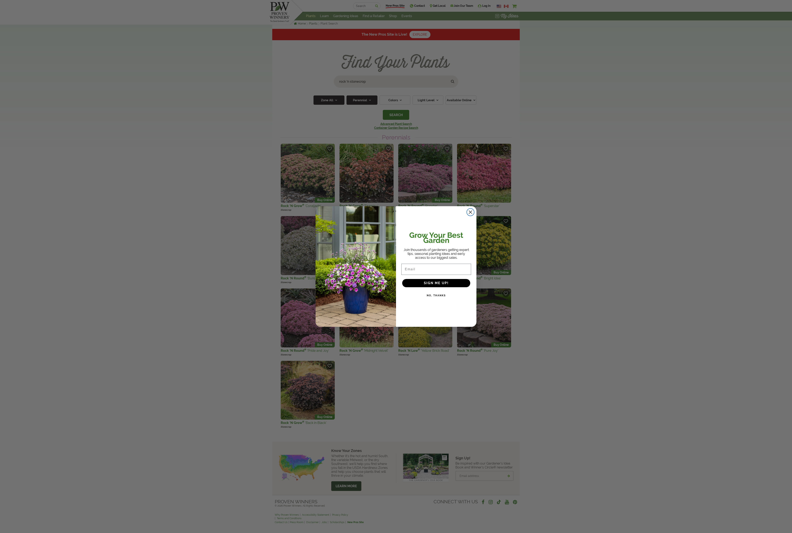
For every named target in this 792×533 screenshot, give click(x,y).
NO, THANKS (436, 295)
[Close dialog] (470, 212)
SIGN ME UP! (436, 283)
